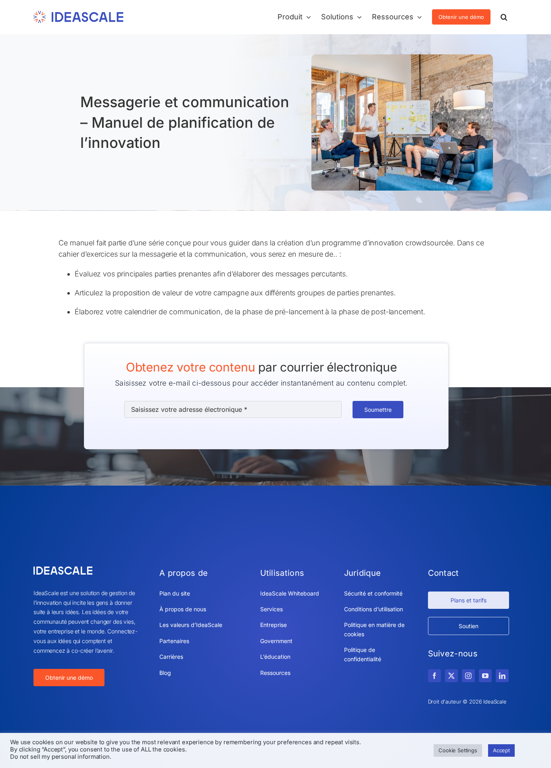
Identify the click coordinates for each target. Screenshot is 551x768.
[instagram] (468, 675)
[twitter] (451, 675)
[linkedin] (502, 675)
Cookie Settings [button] (457, 750)
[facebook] (434, 675)
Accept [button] (501, 750)
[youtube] (485, 675)
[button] (504, 17)
